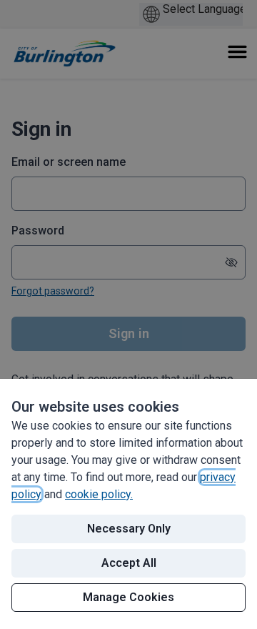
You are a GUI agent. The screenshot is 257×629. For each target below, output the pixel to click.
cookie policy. (99, 494)
